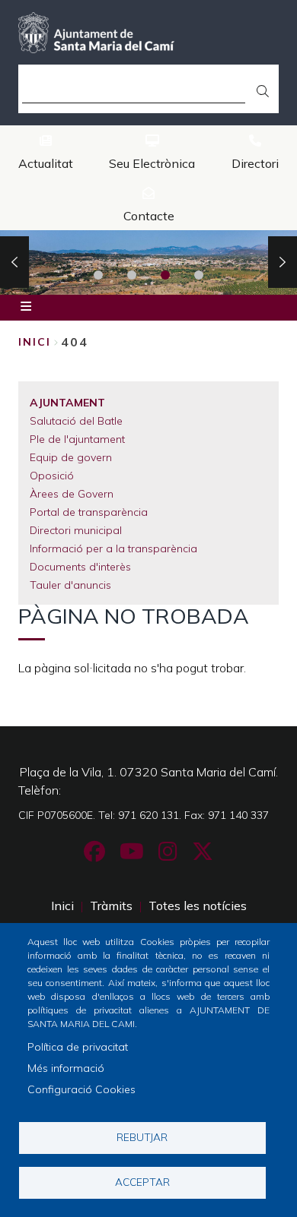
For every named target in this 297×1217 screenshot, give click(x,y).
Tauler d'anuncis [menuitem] (70, 585)
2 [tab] (131, 275)
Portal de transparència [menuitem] (89, 512)
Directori (255, 163)
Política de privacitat (77, 1047)
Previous (14, 262)
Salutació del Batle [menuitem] (76, 421)
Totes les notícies (197, 905)
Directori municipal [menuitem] (76, 530)
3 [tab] (165, 275)
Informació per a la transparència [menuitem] (113, 548)
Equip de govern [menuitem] (71, 457)
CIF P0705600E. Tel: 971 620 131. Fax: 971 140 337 (143, 815)
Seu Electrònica (152, 163)
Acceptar (142, 1181)
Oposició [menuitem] (52, 475)
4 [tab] (198, 275)
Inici (34, 342)
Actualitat (45, 163)
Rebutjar (142, 1136)
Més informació (65, 1068)
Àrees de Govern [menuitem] (71, 494)
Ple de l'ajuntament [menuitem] (77, 439)
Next (282, 262)
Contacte (148, 215)
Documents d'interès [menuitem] (80, 567)
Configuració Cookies (81, 1089)
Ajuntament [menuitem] (67, 402)
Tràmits (111, 905)
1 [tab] (98, 275)
